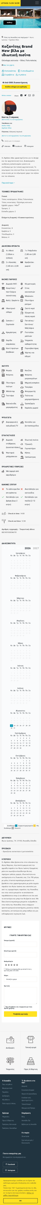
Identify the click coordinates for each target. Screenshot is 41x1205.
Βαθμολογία (8, 961)
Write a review (6, 95)
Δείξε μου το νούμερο (12, 141)
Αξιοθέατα (6, 1100)
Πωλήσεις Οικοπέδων (9, 1128)
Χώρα (6, 975)
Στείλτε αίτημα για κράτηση (16, 87)
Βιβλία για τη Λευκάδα (29, 1124)
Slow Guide (25, 1136)
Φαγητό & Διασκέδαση (29, 1094)
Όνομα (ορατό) (9, 940)
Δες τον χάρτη (8, 65)
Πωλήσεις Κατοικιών (9, 1124)
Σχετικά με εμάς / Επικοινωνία (28, 1141)
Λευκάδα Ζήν (26, 1120)
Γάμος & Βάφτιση (8, 1120)
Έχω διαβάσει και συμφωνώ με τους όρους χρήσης (18, 1007)
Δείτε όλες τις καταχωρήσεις (12, 119)
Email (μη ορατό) (10, 951)
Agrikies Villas (6, 128)
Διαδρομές (6, 1096)
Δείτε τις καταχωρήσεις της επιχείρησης (16, 136)
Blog (23, 1117)
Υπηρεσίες (5, 1117)
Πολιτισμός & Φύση (8, 1103)
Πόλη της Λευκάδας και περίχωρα (16, 37)
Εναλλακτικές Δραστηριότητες (27, 1099)
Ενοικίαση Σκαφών (28, 1090)
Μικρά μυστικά (7, 1088)
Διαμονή (24, 1086)
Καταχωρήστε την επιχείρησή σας (14, 1157)
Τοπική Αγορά (26, 1104)
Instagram (30, 146)
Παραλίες (5, 1092)
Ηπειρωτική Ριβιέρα (28, 1108)
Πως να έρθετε (7, 1084)
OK (20, 1201)
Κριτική (7, 986)
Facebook (18, 146)
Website (7, 146)
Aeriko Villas (6, 125)
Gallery (9, 22)
